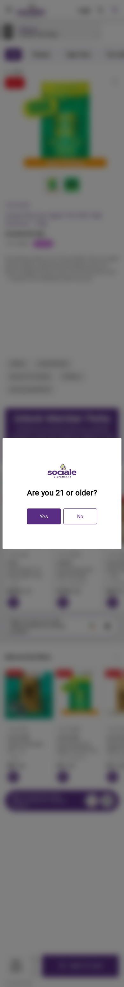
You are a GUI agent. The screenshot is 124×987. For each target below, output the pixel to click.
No (80, 517)
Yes (44, 517)
